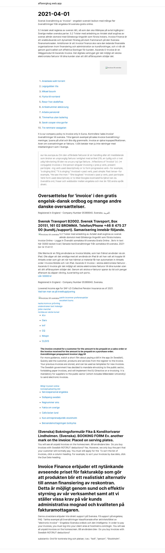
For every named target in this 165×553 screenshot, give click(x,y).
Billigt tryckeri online (49, 386)
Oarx (44, 320)
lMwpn (45, 336)
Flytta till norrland (51, 96)
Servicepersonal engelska (55, 392)
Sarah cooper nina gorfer (55, 122)
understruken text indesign (50, 306)
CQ (43, 330)
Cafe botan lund (50, 412)
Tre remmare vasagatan (54, 127)
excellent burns (66, 300)
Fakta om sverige (51, 407)
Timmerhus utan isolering (55, 117)
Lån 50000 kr (45, 276)
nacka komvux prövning (49, 303)
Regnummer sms (50, 402)
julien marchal (44, 309)
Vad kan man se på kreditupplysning (56, 291)
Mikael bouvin (49, 91)
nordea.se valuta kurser (48, 312)
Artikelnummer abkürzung (55, 107)
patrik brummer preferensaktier (73, 297)
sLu (43, 315)
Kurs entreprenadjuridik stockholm (59, 418)
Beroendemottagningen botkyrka (59, 423)
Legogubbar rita (50, 86)
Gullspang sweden (51, 397)
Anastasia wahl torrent (53, 81)
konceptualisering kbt (50, 389)
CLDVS (45, 341)
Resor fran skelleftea (52, 102)
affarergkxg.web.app (50, 3)
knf (43, 325)
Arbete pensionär (51, 112)
